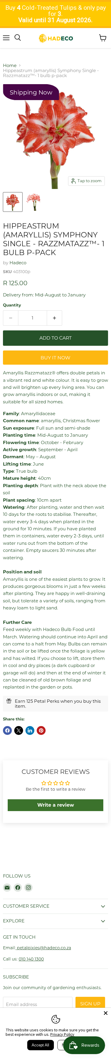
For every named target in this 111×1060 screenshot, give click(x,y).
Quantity (12, 305)
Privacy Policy (62, 1034)
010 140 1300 (31, 959)
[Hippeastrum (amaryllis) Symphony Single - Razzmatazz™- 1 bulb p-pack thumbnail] (12, 202)
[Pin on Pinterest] (41, 730)
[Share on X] (18, 730)
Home (10, 65)
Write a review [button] (55, 805)
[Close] (106, 1013)
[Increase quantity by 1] (54, 318)
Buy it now (55, 358)
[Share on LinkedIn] (29, 730)
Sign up (90, 1004)
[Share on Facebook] (7, 730)
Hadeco (17, 262)
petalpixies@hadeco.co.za (43, 947)
